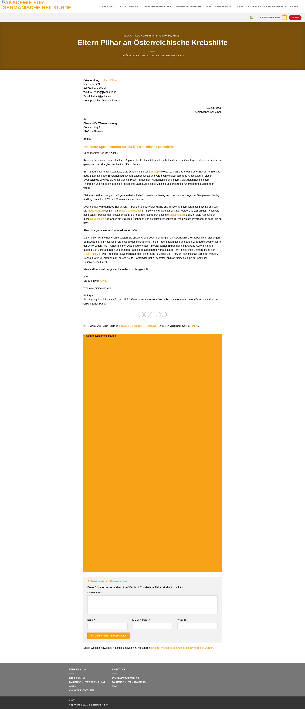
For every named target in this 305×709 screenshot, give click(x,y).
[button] (273, 17)
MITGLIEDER (254, 6)
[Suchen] (301, 6)
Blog (72, 700)
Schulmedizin (177, 214)
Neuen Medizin (92, 253)
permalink (193, 326)
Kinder (177, 36)
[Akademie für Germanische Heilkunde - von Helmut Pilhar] (43, 6)
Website (181, 620)
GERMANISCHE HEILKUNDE (157, 6)
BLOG (209, 6)
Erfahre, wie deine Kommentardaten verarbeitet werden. (182, 647)
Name (91, 620)
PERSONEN (108, 6)
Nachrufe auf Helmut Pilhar (280, 6)
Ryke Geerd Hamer (130, 210)
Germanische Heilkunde (156, 36)
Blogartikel (132, 36)
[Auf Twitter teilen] (146, 314)
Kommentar (94, 592)
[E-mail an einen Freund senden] (152, 314)
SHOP (240, 6)
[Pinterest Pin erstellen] (158, 314)
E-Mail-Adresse (141, 620)
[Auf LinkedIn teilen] (164, 314)
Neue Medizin (96, 210)
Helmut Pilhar (175, 55)
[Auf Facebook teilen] (141, 314)
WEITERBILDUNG (223, 6)
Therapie (156, 171)
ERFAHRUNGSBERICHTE (189, 6)
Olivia (103, 280)
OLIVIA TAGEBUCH (128, 6)
